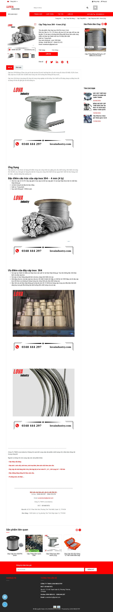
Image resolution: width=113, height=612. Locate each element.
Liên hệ (48, 54)
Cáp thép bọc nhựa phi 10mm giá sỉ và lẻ (100, 117)
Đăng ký (104, 1)
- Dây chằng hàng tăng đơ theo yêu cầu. (21, 473)
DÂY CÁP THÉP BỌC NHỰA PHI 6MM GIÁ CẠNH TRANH (99, 95)
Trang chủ (58, 18)
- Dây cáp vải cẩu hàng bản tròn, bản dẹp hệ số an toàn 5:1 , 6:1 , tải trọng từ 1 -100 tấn (36, 469)
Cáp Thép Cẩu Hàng (70, 18)
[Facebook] (46, 62)
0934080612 (100, 14)
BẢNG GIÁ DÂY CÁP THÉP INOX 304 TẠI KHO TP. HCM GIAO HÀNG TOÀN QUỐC (99, 106)
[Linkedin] (57, 62)
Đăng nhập (96, 1)
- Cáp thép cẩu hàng (14, 462)
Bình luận (18, 67)
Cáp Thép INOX (82, 18)
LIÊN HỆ (70, 14)
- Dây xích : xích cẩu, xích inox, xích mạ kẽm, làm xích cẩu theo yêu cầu (31, 465)
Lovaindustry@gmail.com (45, 498)
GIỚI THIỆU (50, 14)
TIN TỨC (60, 14)
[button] (12, 1)
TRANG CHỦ (38, 14)
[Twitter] (51, 62)
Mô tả (10, 67)
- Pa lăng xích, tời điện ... (16, 477)
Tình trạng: (42, 50)
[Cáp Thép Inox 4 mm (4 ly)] (13, 7)
